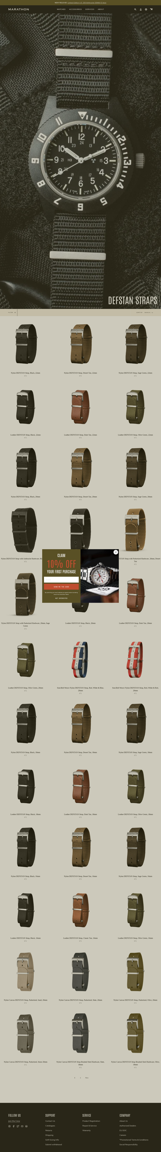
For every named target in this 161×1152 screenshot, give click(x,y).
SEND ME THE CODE (61, 586)
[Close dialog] (116, 552)
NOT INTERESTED (61, 598)
